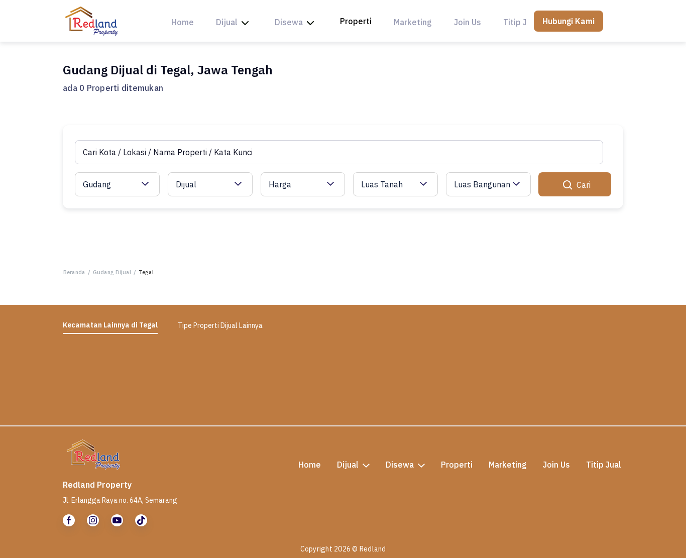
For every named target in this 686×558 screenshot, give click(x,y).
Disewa (289, 22)
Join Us (467, 22)
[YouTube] (117, 520)
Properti (356, 21)
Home (182, 22)
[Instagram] (93, 520)
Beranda (74, 272)
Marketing (413, 22)
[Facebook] (69, 520)
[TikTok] (141, 520)
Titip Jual (520, 22)
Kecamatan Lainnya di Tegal (110, 324)
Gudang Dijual (112, 272)
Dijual (227, 22)
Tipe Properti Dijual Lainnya (220, 325)
